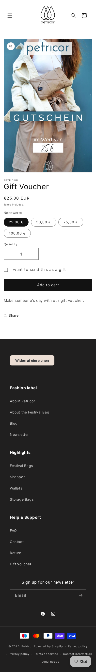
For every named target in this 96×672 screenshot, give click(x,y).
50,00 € (43, 222)
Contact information (77, 654)
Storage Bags (21, 499)
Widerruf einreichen (32, 360)
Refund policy (78, 646)
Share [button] (14, 315)
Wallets (16, 488)
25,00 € (16, 222)
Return (15, 553)
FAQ (13, 530)
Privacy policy (19, 654)
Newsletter (19, 434)
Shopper (17, 477)
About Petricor (22, 401)
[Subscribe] (80, 595)
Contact (17, 542)
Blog (13, 423)
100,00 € (17, 233)
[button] (9, 15)
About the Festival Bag (29, 412)
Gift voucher (20, 564)
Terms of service (46, 654)
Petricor (27, 646)
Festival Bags (21, 466)
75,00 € (71, 222)
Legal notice (50, 661)
